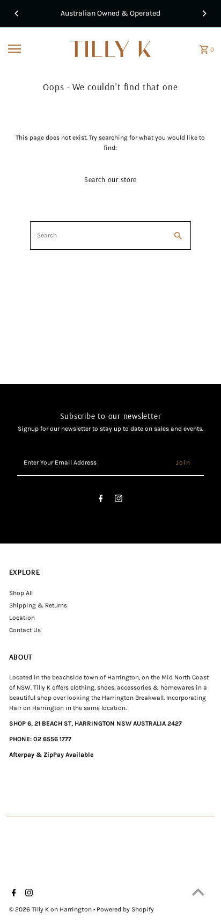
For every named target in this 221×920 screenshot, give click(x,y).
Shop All (21, 593)
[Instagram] (118, 500)
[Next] (204, 13)
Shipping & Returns (38, 605)
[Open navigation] (35, 48)
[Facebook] (101, 500)
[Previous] (17, 13)
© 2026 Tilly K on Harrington (51, 909)
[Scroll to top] (198, 892)
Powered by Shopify (125, 909)
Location (22, 617)
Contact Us (25, 630)
